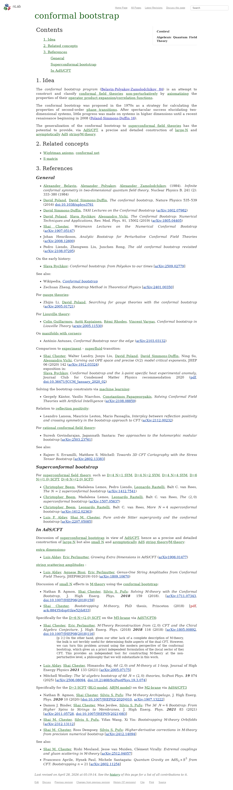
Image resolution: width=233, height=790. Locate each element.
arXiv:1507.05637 (104, 501)
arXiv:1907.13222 (148, 699)
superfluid (93, 348)
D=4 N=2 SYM (147, 475)
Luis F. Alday (55, 517)
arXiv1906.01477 (173, 557)
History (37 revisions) (124, 782)
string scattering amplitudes (60, 565)
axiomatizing (178, 93)
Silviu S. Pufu (115, 591)
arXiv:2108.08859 (120, 401)
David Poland (54, 200)
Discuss (46, 782)
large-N (181, 130)
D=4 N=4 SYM (174, 475)
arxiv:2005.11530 (87, 326)
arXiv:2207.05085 (76, 521)
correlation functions (134, 98)
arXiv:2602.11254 (105, 764)
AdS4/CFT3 (177, 687)
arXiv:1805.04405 (166, 220)
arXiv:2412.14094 (120, 734)
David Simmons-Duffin (88, 200)
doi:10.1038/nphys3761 (74, 204)
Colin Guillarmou (57, 321)
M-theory (87, 134)
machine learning (114, 389)
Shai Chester (55, 226)
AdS (64, 134)
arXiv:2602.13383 (89, 459)
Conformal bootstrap (80, 281)
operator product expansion (92, 98)
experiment (71, 348)
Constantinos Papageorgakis (127, 396)
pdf (193, 377)
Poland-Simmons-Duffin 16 (112, 118)
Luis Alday (52, 557)
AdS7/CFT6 (146, 618)
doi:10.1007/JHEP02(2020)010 (107, 699)
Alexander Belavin (59, 186)
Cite (142, 782)
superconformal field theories (154, 126)
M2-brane (153, 687)
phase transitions (101, 110)
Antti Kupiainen (88, 321)
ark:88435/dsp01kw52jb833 (66, 610)
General (57, 58)
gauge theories (55, 295)
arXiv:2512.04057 (116, 753)
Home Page (121, 7)
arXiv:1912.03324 (83, 364)
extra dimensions (50, 550)
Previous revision (64, 782)
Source (162, 782)
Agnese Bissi (74, 572)
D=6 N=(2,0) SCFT (77, 479)
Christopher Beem (59, 487)
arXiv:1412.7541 (121, 491)
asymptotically (48, 134)
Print (151, 782)
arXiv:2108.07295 (59, 251)
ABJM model (120, 687)
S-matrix (50, 159)
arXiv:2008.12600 (59, 241)
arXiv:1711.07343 (181, 596)
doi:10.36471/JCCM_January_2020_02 (74, 382)
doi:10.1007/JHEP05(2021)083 (101, 714)
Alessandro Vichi (113, 216)
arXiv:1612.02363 (76, 511)
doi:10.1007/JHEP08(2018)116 (68, 634)
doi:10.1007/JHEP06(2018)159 (68, 600)
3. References (55, 52)
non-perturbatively (142, 93)
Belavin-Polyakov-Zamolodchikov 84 (132, 89)
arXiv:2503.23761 (76, 439)
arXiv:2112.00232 (157, 420)
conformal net (87, 153)
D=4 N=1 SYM (119, 475)
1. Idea (49, 39)
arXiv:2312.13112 (59, 724)
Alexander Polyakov (98, 186)
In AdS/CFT (61, 71)
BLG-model (98, 687)
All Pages (136, 7)
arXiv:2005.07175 (115, 670)
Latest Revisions (154, 7)
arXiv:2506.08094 (70, 680)
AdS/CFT (90, 130)
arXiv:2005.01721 (59, 306)
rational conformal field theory (69, 428)
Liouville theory (56, 314)
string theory (157, 542)
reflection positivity (72, 408)
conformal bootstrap (140, 584)
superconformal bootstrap (82, 538)
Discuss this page (175, 7)
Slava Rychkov (82, 216)
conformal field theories (101, 93)
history (115, 774)
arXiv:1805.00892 (181, 629)
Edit (37, 782)
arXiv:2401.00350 (157, 287)
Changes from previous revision (93, 782)
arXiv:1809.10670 (114, 576)
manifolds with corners (61, 333)
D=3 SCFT (77, 687)
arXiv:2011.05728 (59, 714)
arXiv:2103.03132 (150, 341)
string (74, 134)
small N (97, 542)
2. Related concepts (60, 46)
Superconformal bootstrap (73, 64)
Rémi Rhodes (115, 321)
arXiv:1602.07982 (171, 210)
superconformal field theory (66, 475)
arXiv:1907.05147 (59, 231)
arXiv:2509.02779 (169, 266)
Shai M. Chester (85, 517)
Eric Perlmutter (76, 557)
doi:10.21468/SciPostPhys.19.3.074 (116, 680)
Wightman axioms (58, 153)
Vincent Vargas (142, 321)
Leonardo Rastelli (149, 487)
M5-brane (122, 618)
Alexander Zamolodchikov (143, 186)
